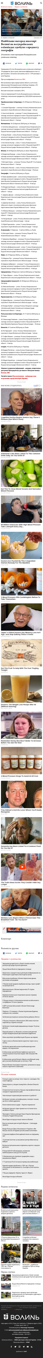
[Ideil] (21, 1351)
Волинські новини (6, 7)
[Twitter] (15, 1346)
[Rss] (31, 1347)
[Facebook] (11, 1346)
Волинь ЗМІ (5, 373)
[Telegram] (23, 1346)
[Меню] (2, 3)
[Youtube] (27, 1346)
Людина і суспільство (21, 7)
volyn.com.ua (15, 1307)
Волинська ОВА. (20, 79)
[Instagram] (19, 1346)
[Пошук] (41, 3)
